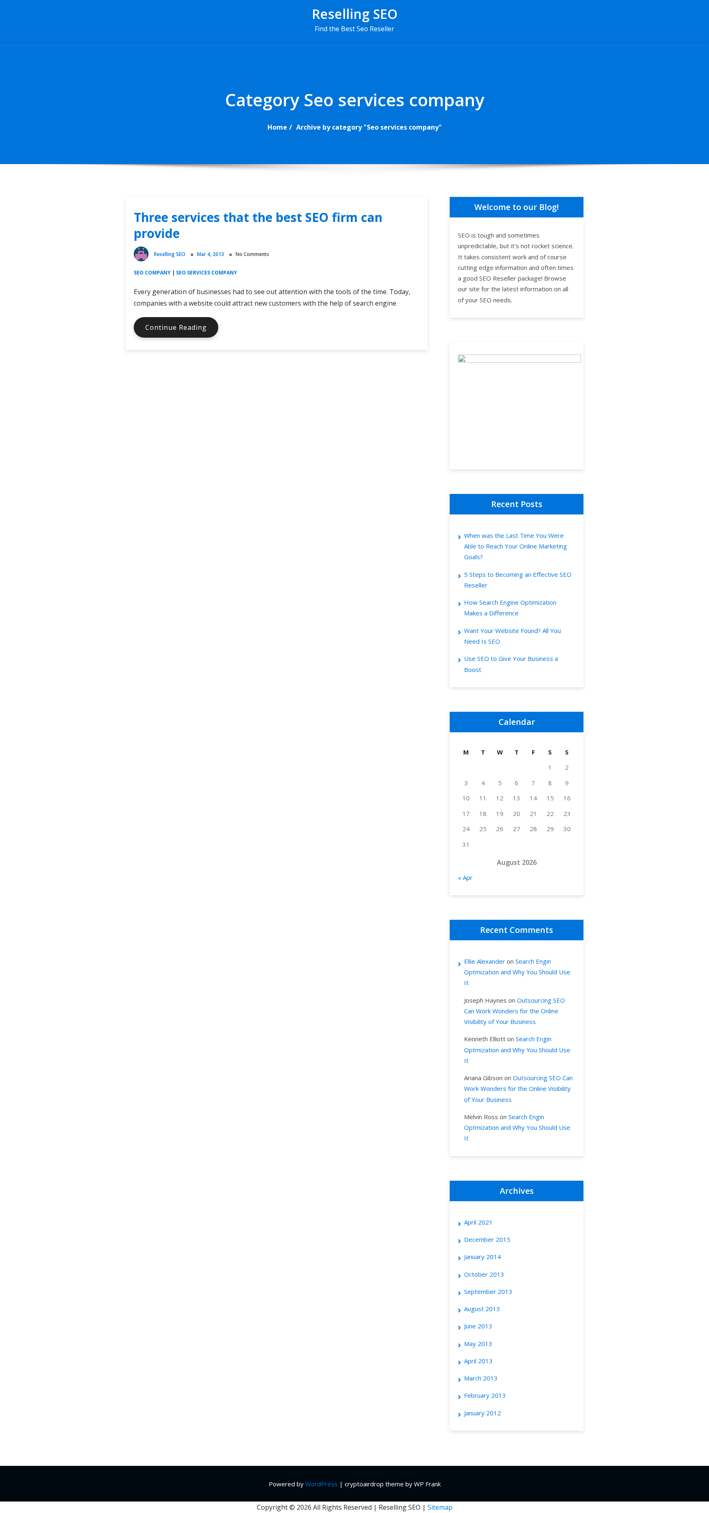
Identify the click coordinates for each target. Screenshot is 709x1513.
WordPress (321, 1484)
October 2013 (484, 1274)
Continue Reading (181, 330)
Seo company (152, 272)
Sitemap (440, 1507)
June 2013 (478, 1326)
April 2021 (478, 1222)
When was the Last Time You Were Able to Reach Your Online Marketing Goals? (515, 546)
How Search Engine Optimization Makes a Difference (510, 607)
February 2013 (485, 1395)
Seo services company (206, 272)
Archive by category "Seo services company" (369, 127)
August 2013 (482, 1309)
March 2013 (481, 1378)
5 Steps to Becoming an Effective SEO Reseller (518, 579)
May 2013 (478, 1343)
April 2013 (478, 1361)
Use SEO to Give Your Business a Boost (511, 663)
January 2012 (482, 1413)
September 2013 (488, 1291)
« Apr (465, 877)
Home (277, 127)
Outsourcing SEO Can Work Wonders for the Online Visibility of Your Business (514, 1011)
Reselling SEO (355, 14)
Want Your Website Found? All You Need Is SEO (512, 635)
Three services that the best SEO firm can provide (258, 225)
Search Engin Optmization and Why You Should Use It (517, 972)
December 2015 (487, 1239)
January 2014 (482, 1256)
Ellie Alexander (484, 961)
